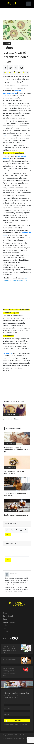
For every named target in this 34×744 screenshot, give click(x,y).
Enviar (8, 534)
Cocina (5, 628)
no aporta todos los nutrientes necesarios (16, 351)
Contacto (22, 741)
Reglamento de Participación (11, 741)
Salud (5, 619)
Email (6, 702)
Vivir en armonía (9, 622)
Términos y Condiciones (22, 738)
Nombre (7, 708)
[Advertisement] (18, 14)
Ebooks (5, 631)
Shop (5, 613)
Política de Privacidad (9, 738)
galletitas (6, 135)
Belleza (5, 625)
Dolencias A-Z (8, 616)
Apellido (7, 714)
